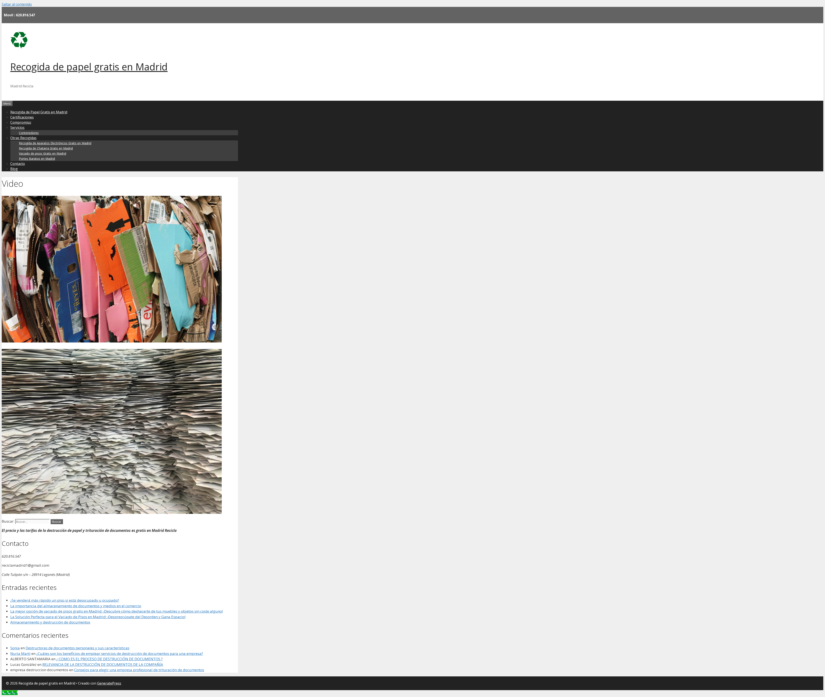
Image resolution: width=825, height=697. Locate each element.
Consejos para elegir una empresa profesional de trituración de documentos (139, 669)
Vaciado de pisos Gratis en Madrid (42, 153)
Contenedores (29, 133)
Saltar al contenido (17, 4)
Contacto (17, 163)
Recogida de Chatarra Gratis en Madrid (46, 148)
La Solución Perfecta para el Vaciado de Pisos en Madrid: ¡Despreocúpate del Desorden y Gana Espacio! (97, 616)
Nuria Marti (20, 653)
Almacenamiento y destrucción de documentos (50, 622)
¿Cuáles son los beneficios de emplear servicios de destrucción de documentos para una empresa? (119, 653)
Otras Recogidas (23, 137)
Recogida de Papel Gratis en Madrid (38, 112)
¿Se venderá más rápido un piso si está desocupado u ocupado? (64, 600)
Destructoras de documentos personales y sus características (77, 647)
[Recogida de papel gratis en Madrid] (19, 47)
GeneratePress (109, 683)
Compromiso (20, 122)
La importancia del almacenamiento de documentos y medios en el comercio (75, 605)
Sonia (15, 647)
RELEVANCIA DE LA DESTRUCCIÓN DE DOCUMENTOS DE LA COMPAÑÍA (102, 664)
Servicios (17, 127)
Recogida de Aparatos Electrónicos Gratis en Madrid (55, 143)
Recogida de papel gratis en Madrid (89, 66)
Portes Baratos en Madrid (37, 159)
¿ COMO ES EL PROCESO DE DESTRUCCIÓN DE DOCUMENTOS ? (109, 658)
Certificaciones (22, 117)
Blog (14, 168)
